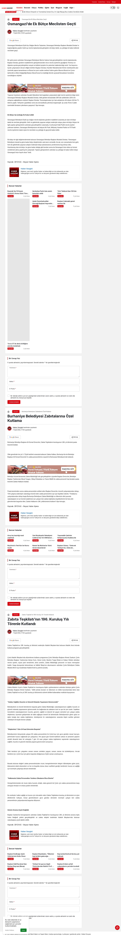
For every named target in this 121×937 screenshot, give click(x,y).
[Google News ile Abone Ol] (14, 40)
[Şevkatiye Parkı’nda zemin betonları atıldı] (43, 193)
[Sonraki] (20, 11)
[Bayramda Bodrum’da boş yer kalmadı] (68, 855)
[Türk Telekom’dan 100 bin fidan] (68, 193)
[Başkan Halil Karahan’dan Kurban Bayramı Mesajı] (18, 865)
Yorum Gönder (14, 402)
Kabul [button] (23, 930)
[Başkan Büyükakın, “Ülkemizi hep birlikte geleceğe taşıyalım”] (43, 855)
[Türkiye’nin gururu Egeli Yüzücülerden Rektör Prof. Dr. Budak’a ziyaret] (43, 865)
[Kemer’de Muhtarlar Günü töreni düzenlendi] (43, 547)
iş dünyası (66, 934)
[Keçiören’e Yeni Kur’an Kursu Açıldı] (18, 547)
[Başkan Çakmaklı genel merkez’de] (68, 274)
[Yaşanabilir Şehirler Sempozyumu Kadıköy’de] (68, 537)
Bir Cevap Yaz (14, 358)
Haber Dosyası (86, 934)
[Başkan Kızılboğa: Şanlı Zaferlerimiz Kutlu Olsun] (18, 855)
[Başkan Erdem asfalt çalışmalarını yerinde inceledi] (68, 865)
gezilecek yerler (75, 934)
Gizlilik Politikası (9, 930)
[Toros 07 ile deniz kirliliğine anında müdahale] (18, 274)
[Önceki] (18, 11)
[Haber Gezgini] (7, 8)
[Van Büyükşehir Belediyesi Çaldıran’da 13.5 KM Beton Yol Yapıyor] (43, 537)
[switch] (113, 7)
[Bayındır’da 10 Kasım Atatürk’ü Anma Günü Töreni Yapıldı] (18, 193)
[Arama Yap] (118, 7)
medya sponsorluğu (55, 934)
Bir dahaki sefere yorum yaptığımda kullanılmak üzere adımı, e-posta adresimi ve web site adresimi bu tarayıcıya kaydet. (42, 397)
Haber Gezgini (18, 31)
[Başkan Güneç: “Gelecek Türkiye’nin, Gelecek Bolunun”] (68, 547)
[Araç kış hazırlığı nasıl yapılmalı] (18, 537)
